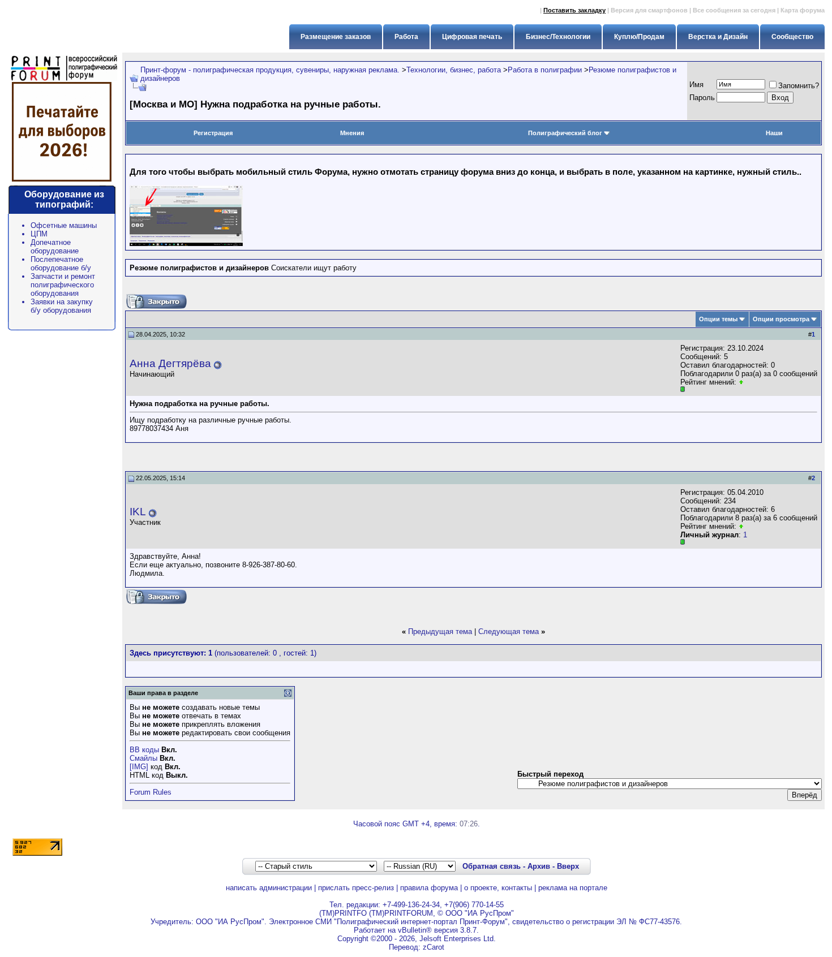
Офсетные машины (64, 225)
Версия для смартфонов (649, 10)
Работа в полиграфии (545, 70)
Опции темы (718, 319)
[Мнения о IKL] (741, 526)
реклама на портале (572, 887)
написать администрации (269, 887)
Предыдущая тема (440, 631)
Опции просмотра (781, 319)
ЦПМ (39, 234)
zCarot (433, 947)
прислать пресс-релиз (356, 887)
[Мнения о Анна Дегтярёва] (741, 382)
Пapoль (702, 97)
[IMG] (139, 766)
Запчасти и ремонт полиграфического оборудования (63, 285)
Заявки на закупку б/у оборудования (62, 306)
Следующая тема (508, 631)
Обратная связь (491, 866)
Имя (696, 84)
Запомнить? (798, 85)
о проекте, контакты (498, 887)
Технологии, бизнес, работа (453, 70)
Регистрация (213, 133)
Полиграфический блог (565, 133)
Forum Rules (150, 792)
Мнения (352, 133)
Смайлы (143, 758)
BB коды (144, 749)
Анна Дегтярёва (170, 363)
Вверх (568, 866)
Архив (538, 866)
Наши (774, 133)
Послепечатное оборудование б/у (61, 263)
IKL (138, 512)
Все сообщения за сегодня (734, 10)
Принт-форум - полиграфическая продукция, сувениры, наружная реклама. (270, 70)
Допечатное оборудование (55, 246)
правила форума (429, 887)
